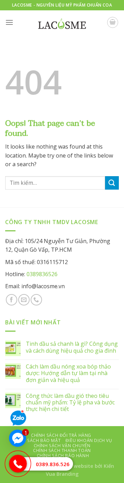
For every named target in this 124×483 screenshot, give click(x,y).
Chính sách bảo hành (63, 456)
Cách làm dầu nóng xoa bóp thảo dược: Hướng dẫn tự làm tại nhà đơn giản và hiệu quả (68, 373)
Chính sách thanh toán (62, 450)
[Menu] (9, 22)
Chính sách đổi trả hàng (61, 435)
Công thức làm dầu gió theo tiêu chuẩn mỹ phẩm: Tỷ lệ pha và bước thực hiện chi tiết (70, 403)
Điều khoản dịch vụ (88, 440)
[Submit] (112, 183)
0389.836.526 (53, 464)
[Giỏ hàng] (112, 22)
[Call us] (36, 299)
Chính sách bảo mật (36, 440)
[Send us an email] (24, 299)
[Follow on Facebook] (11, 299)
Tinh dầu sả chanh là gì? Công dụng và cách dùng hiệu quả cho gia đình (72, 347)
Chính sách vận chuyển (62, 446)
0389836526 (42, 274)
